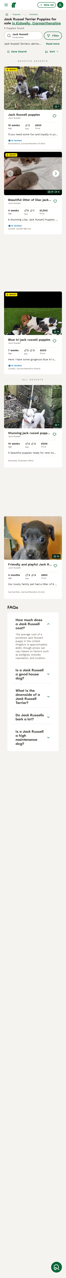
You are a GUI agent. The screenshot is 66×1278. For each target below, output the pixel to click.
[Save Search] (56, 1267)
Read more (53, 43)
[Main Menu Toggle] (6, 5)
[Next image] (55, 173)
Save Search (19, 51)
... (25, 14)
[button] (33, 173)
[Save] (54, 116)
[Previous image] (10, 173)
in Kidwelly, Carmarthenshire (36, 23)
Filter (55, 35)
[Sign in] (60, 5)
